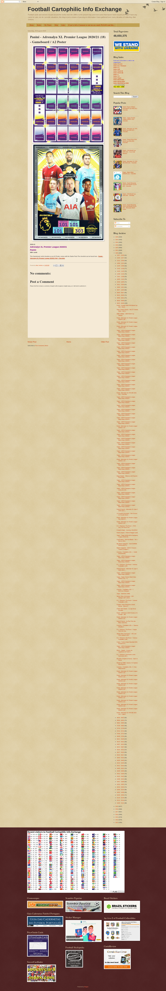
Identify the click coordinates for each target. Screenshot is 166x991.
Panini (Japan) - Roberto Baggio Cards (127, 532)
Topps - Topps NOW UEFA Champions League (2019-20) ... (127, 536)
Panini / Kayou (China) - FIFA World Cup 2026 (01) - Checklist (130, 108)
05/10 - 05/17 (120, 755)
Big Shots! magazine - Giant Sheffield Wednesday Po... (127, 544)
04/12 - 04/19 (120, 765)
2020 (116, 253)
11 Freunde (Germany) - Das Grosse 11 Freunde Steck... (127, 514)
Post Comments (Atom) (41, 345)
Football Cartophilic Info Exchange (75, 9)
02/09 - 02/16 (120, 789)
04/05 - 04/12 (120, 768)
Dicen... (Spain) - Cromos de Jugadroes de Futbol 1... (124, 651)
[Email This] (54, 265)
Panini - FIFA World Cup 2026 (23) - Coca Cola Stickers (129, 152)
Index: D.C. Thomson (119, 65)
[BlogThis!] (56, 265)
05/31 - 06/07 (120, 747)
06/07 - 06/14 (120, 744)
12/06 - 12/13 (120, 263)
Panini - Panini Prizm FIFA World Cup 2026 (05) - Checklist (130, 141)
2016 (116, 814)
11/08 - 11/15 (120, 274)
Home (32, 25)
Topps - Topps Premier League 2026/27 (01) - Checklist (129, 119)
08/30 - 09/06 (120, 300)
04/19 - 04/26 (120, 763)
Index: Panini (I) (118, 71)
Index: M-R (116, 69)
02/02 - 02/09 (120, 792)
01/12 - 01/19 (120, 800)
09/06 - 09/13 (120, 298)
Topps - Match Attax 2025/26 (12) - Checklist (129, 173)
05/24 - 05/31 (120, 749)
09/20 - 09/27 (120, 292)
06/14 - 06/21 (120, 741)
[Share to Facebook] (61, 265)
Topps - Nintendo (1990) (123, 593)
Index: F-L (116, 67)
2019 (116, 806)
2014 (116, 819)
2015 (116, 817)
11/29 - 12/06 (120, 266)
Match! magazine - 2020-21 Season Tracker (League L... (126, 548)
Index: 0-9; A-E (117, 64)
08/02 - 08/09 (120, 723)
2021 (116, 250)
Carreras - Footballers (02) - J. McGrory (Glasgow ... (125, 590)
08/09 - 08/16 (120, 720)
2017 (116, 811)
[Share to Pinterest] (63, 265)
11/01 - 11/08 (120, 276)
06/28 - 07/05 (120, 736)
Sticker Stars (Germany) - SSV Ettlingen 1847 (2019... (125, 597)
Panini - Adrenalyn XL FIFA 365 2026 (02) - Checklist (130, 162)
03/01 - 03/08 (120, 781)
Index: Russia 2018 (119, 81)
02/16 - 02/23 (120, 787)
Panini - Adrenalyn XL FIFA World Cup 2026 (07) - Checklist (130, 130)
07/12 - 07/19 (120, 731)
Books (39, 25)
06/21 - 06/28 (120, 739)
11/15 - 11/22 (120, 271)
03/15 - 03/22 (120, 776)
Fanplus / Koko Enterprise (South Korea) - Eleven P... (126, 605)
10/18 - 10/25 (120, 282)
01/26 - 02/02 (120, 795)
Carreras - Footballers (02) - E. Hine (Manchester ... (127, 667)
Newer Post (32, 342)
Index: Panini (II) (118, 72)
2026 (116, 237)
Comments (119, 226)
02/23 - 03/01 (120, 784)
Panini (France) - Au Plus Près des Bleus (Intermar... (126, 622)
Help (56, 25)
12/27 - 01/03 (120, 255)
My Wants (47, 25)
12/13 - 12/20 (120, 260)
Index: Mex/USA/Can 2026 (121, 83)
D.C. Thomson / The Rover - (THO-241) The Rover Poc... (126, 526)
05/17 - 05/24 (120, 752)
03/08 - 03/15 (120, 779)
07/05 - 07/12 (120, 733)
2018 (116, 809)
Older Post (105, 342)
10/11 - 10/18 (120, 284)
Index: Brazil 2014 (118, 79)
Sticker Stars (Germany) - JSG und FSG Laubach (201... (126, 634)
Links (63, 25)
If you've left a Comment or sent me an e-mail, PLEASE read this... (91, 25)
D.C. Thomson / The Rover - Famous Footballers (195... (127, 565)
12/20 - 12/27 (120, 258)
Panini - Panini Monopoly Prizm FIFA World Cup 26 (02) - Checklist (129, 184)
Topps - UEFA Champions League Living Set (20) (126, 489)
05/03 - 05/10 (120, 757)
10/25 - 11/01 (120, 279)
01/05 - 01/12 (120, 803)
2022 (116, 247)
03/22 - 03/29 (120, 773)
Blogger (86, 986)
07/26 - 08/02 (120, 725)
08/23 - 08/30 (120, 303)
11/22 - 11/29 (120, 268)
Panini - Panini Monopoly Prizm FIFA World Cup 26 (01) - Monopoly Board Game (129, 207)
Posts (118, 223)
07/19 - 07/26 (120, 728)
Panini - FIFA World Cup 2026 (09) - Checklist (129, 194)
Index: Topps (117, 78)
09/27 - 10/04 (120, 290)
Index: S (115, 74)
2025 (116, 239)
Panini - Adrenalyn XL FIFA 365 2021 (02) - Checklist (127, 393)
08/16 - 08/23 (120, 717)
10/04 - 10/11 (120, 287)
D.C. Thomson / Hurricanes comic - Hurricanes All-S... (126, 655)
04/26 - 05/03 (120, 760)
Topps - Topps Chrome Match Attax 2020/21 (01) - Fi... (126, 577)
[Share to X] (58, 265)
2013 (116, 822)
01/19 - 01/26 (120, 797)
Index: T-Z (116, 76)
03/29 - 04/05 (120, 771)
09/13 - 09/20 (120, 295)
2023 (116, 245)
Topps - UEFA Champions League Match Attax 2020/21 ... (126, 331)
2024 (116, 242)
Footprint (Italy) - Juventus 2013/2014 (127, 530)
